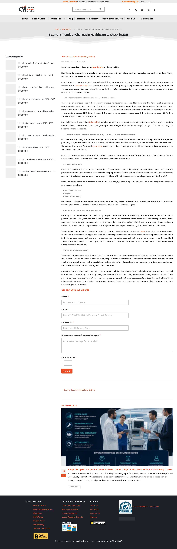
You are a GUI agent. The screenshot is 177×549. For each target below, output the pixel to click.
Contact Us (95, 513)
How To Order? (39, 505)
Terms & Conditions (41, 528)
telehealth (94, 122)
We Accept (67, 522)
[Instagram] (149, 10)
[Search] (100, 9)
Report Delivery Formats (43, 509)
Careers (93, 517)
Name (65, 297)
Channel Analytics (69, 513)
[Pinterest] (136, 10)
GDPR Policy (38, 517)
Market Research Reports (72, 517)
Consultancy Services (112, 18)
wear (143, 231)
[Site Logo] (32, 10)
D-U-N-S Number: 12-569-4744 (145, 506)
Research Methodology (87, 18)
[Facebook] (129, 10)
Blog (71, 18)
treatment (97, 146)
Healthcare (81, 62)
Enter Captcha (69, 357)
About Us (131, 18)
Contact (94, 501)
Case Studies (147, 18)
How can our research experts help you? (81, 335)
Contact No (67, 322)
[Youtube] (142, 10)
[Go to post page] (117, 437)
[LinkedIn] (155, 10)
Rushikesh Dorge (67, 62)
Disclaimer (37, 513)
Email (64, 309)
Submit (67, 371)
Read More (74, 487)
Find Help (37, 501)
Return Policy (38, 525)
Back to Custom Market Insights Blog (79, 56)
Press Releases (58, 18)
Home (25, 18)
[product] (11, 65)
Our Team (94, 509)
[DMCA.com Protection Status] (145, 519)
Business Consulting (70, 509)
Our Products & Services (73, 501)
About (28, 501)
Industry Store (38, 18)
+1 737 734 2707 (145, 2)
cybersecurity (82, 85)
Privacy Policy (39, 521)
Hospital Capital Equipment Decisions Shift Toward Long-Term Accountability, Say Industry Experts (120, 469)
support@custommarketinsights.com (93, 2)
